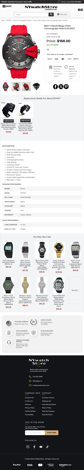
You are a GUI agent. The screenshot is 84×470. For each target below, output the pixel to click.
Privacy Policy (30, 408)
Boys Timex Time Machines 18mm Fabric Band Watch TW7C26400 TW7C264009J (42, 264)
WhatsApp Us (37, 381)
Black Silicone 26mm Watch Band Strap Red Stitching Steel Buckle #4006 (8, 126)
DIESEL (9, 20)
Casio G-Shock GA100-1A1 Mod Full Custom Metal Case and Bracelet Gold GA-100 (59, 265)
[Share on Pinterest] (66, 89)
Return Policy (46, 408)
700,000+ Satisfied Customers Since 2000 (16, 2)
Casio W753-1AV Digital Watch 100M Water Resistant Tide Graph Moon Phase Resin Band (59, 301)
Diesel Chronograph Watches (23, 20)
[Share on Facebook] (55, 89)
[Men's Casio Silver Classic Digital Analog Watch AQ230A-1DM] (25, 250)
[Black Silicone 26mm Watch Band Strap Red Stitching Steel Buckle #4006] (8, 110)
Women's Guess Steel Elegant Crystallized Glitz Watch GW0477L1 (41, 298)
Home (3, 20)
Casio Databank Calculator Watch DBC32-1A (8, 262)
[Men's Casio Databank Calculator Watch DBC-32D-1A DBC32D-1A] (75, 250)
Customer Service (48, 398)
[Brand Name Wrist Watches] (42, 7)
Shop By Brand (47, 414)
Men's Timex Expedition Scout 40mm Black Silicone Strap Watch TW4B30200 (8, 300)
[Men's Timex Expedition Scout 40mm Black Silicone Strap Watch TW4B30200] (8, 285)
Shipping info (46, 401)
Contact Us (29, 401)
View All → (75, 290)
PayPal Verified (30, 411)
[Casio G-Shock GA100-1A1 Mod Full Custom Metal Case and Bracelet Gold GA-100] (59, 250)
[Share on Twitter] (61, 89)
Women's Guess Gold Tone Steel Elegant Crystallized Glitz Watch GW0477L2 (25, 299)
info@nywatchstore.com (41, 385)
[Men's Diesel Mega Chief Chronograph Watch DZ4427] (21, 78)
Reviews (28, 404)
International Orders (49, 404)
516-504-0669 (38, 376)
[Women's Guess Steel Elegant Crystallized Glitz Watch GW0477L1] (42, 285)
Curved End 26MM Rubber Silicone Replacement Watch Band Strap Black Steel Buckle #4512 (25, 127)
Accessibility (29, 414)
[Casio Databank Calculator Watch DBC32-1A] (8, 250)
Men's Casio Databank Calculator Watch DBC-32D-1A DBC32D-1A (75, 264)
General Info (29, 398)
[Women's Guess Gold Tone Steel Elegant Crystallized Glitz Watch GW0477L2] (25, 285)
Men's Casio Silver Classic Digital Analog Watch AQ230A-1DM (25, 264)
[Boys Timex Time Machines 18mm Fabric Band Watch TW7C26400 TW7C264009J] (42, 250)
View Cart (63, 14)
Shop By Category (48, 411)
